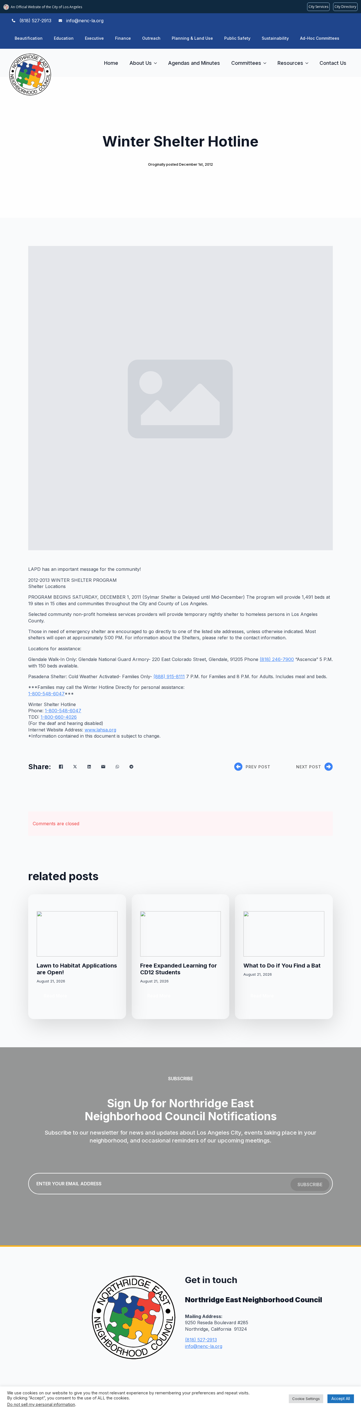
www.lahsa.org (100, 730)
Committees (246, 63)
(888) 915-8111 (169, 676)
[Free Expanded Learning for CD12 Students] (180, 934)
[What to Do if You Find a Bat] (283, 934)
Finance (123, 38)
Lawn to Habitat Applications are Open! (77, 969)
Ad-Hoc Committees (319, 38)
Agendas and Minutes (194, 63)
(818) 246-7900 (277, 659)
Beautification (29, 38)
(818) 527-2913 (201, 1340)
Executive (94, 38)
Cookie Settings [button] (306, 1398)
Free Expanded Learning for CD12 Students (178, 969)
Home (111, 63)
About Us (140, 63)
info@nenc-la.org (203, 1346)
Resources (290, 63)
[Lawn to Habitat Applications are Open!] (77, 934)
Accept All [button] (340, 1398)
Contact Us (333, 63)
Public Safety (237, 38)
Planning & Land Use (192, 38)
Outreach (151, 38)
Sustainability (275, 38)
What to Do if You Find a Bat (282, 965)
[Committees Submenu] (266, 63)
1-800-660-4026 (59, 717)
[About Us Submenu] (157, 63)
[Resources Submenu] (308, 63)
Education (64, 38)
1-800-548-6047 (46, 693)
